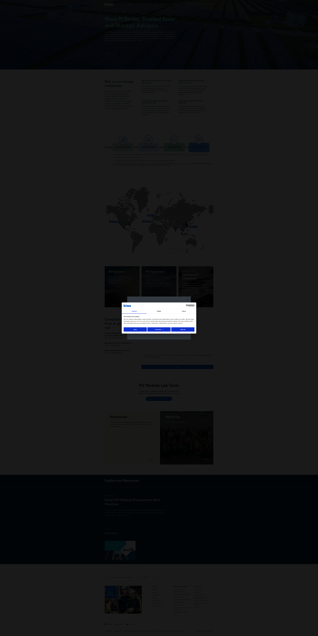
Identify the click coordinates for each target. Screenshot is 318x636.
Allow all (182, 329)
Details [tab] (159, 311)
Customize (158, 329)
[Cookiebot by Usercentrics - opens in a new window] (187, 305)
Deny (135, 329)
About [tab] (184, 311)
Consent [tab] (134, 311)
